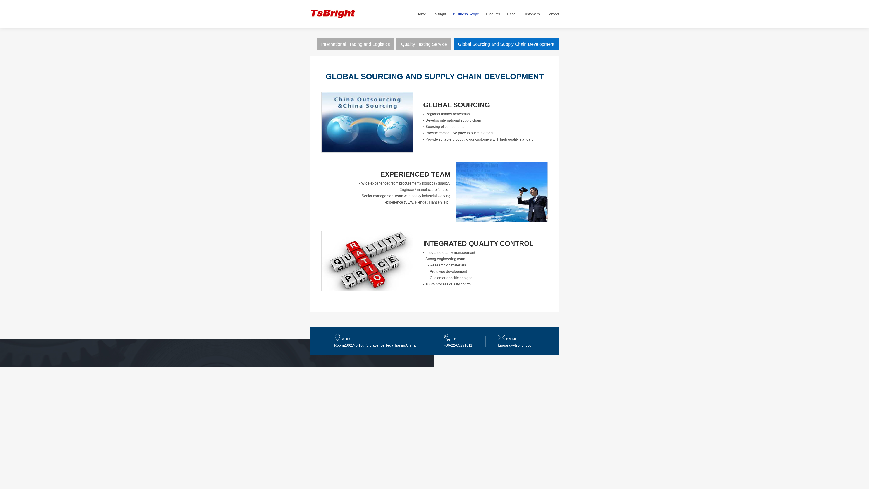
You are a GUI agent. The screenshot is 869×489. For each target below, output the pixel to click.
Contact (553, 14)
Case (511, 14)
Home (421, 14)
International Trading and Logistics (355, 44)
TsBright (439, 14)
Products (493, 14)
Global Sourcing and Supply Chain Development (506, 44)
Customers (531, 14)
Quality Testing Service (424, 44)
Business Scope (466, 14)
